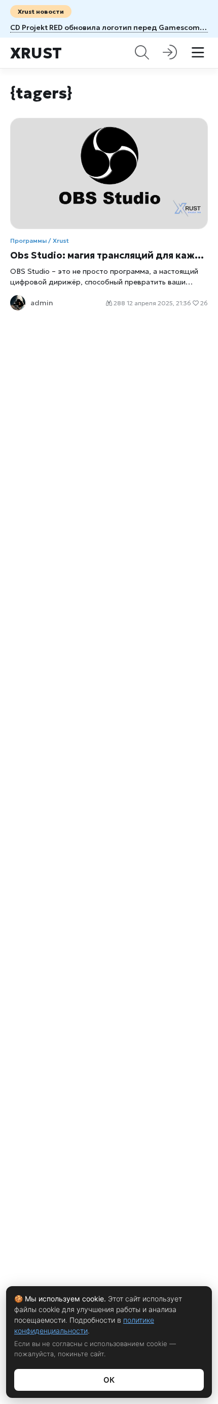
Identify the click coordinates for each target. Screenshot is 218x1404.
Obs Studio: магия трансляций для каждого (109, 255)
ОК (109, 1380)
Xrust (36, 53)
